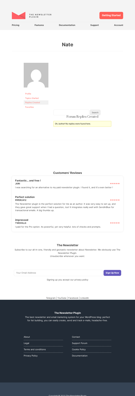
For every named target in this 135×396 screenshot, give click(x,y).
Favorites (29, 107)
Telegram (50, 298)
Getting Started (111, 15)
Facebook (73, 298)
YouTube (61, 298)
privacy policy (81, 279)
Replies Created (32, 102)
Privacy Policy (31, 355)
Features (39, 25)
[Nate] (36, 90)
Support (94, 25)
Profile (28, 93)
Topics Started (32, 98)
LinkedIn (84, 298)
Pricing (15, 25)
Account (118, 25)
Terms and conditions (35, 349)
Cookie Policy (79, 349)
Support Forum (79, 343)
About (27, 337)
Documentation (67, 25)
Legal (26, 343)
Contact (76, 337)
